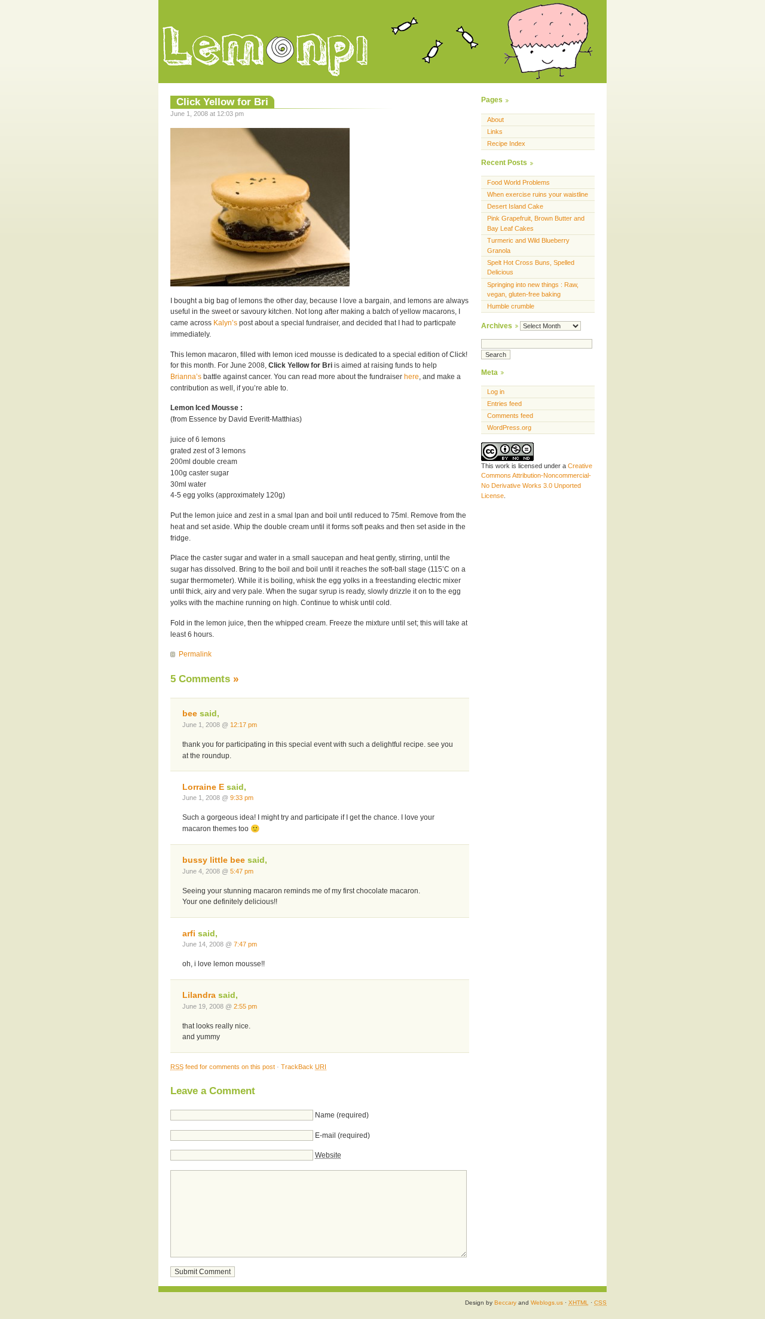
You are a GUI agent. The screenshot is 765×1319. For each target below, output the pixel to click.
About (495, 119)
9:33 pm (241, 797)
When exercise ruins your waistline (537, 194)
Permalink (195, 654)
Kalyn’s (225, 323)
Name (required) (342, 1115)
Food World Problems (518, 182)
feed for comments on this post (222, 1066)
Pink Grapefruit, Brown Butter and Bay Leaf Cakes (536, 223)
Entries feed (504, 403)
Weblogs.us (547, 1302)
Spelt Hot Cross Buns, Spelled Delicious (530, 267)
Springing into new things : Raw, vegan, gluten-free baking (533, 289)
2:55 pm (245, 1006)
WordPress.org (509, 427)
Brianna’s (185, 377)
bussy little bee (213, 860)
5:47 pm (241, 871)
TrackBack (303, 1066)
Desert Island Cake (515, 206)
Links (495, 131)
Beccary (505, 1302)
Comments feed (510, 415)
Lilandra (199, 995)
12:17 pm (243, 724)
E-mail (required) (342, 1135)
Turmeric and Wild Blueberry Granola (528, 245)
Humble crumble (510, 306)
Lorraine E (203, 787)
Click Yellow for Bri (222, 102)
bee (189, 713)
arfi (188, 933)
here (411, 377)
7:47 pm (245, 944)
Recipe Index (506, 143)
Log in (495, 391)
